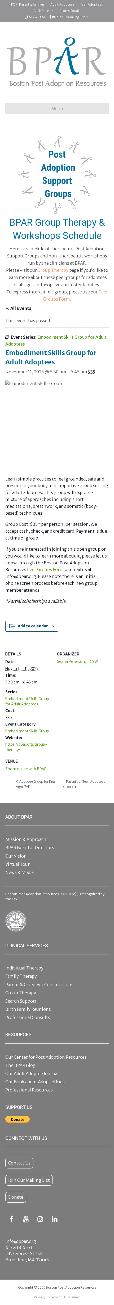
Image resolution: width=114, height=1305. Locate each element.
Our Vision (16, 856)
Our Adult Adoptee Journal (32, 1073)
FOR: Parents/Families (28, 4)
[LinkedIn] (54, 1219)
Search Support (21, 1001)
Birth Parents (44, 11)
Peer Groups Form (45, 569)
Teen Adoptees (91, 4)
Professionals (69, 11)
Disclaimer (72, 1297)
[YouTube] (26, 1219)
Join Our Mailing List (29, 1180)
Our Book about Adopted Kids (35, 1081)
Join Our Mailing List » (72, 17)
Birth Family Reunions (28, 1009)
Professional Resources (29, 1090)
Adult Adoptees (62, 4)
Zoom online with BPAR (26, 769)
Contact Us (19, 1163)
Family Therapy (21, 976)
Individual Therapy (24, 968)
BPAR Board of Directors (29, 847)
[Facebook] (11, 1219)
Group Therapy (53, 270)
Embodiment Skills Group (27, 731)
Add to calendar (33, 626)
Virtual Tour (17, 864)
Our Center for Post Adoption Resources (46, 1057)
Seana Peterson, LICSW (77, 661)
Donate (15, 1197)
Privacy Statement (48, 1297)
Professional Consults (27, 1017)
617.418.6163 (38, 17)
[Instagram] (40, 1219)
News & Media (19, 872)
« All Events (18, 308)
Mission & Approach (25, 839)
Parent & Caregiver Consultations (39, 984)
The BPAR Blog (20, 1065)
